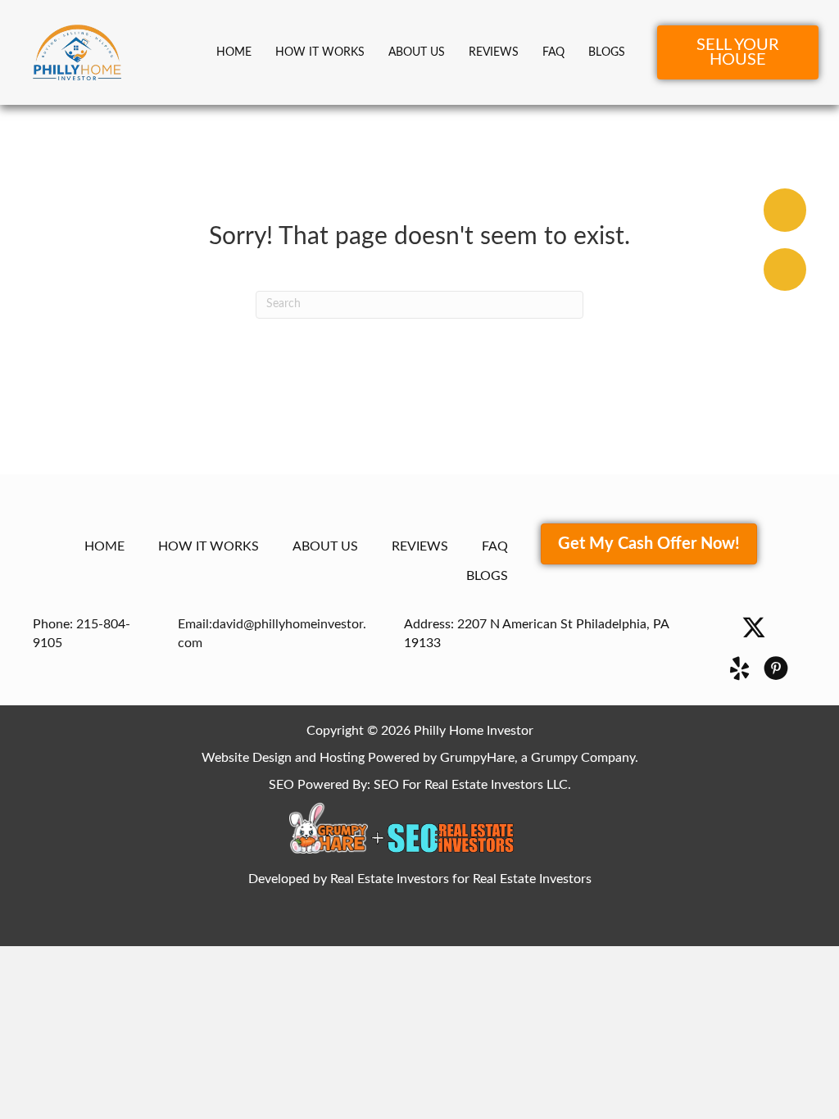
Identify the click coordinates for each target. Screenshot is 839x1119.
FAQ (553, 52)
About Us (416, 52)
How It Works (320, 52)
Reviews (494, 52)
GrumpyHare (477, 757)
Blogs (606, 52)
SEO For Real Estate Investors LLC (471, 784)
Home (234, 52)
